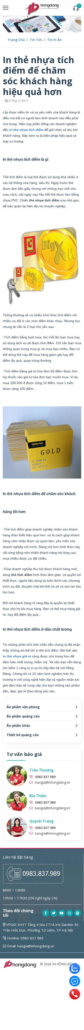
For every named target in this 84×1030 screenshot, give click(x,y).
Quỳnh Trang (41, 821)
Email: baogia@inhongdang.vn (30, 946)
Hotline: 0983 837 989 (24, 938)
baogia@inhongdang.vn (52, 782)
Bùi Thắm (37, 795)
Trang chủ (16, 39)
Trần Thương (41, 770)
